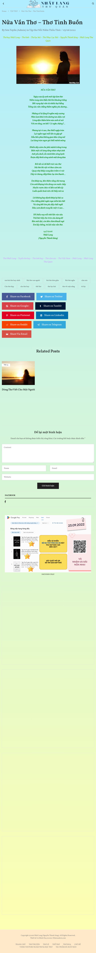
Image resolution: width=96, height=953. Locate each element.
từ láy (83, 286)
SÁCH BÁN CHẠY (48, 574)
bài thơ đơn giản (52, 280)
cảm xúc (84, 280)
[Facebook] (5, 502)
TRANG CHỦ (21, 944)
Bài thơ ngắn (70, 280)
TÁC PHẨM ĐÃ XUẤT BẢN (66, 947)
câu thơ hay (24, 286)
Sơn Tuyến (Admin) (15, 30)
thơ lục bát (52, 286)
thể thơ (38, 286)
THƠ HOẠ (67, 944)
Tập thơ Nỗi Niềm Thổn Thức (45, 30)
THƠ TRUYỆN (34, 944)
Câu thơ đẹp (9, 286)
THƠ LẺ (46, 944)
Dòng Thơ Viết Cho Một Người (18, 389)
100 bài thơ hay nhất (12, 280)
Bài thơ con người (33, 280)
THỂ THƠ (56, 944)
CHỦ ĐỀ (77, 944)
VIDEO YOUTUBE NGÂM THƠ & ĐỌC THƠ (36, 947)
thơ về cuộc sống (68, 286)
